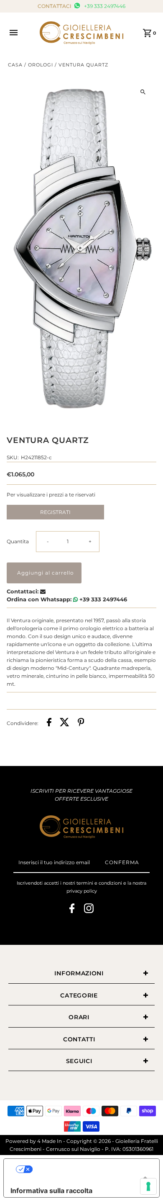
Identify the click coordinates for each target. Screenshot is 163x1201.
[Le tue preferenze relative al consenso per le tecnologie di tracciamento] (148, 1186)
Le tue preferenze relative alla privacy (89, 1169)
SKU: (13, 457)
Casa (15, 65)
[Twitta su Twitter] (64, 723)
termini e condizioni (99, 883)
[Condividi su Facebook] (49, 723)
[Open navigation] (20, 32)
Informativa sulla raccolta (51, 1190)
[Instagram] (89, 909)
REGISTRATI (55, 512)
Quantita (18, 541)
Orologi (40, 65)
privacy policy (81, 891)
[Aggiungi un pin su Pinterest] (81, 723)
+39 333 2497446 (104, 6)
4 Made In (49, 1141)
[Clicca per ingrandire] (142, 91)
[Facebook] (72, 909)
